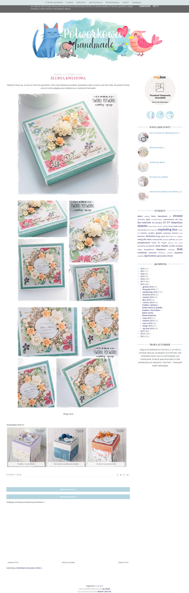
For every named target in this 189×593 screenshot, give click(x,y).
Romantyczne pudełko (158, 177)
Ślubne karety (147, 313)
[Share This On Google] (128, 475)
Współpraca (95, 2)
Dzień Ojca (151, 230)
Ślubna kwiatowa (149, 315)
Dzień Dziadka (163, 226)
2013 (142, 336)
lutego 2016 (148, 326)
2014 (142, 333)
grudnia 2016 (148, 287)
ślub (19, 475)
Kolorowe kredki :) (156, 147)
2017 (142, 281)
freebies (144, 233)
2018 (142, 279)
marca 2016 (148, 323)
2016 (142, 284)
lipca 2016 (147, 300)
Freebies (136, 2)
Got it (156, 6)
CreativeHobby (156, 219)
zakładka (140, 256)
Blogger (106, 589)
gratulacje (167, 233)
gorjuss (159, 233)
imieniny (175, 233)
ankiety (147, 216)
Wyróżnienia (112, 2)
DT (164, 222)
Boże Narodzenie (159, 216)
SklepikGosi (161, 249)
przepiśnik (150, 246)
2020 (142, 274)
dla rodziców (144, 222)
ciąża (148, 219)
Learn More (144, 6)
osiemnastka (157, 239)
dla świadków (157, 223)
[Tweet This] (121, 475)
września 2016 (149, 294)
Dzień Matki (173, 226)
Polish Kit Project (159, 243)
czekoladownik (168, 219)
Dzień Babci (153, 226)
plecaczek (179, 239)
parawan (166, 239)
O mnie (69, 2)
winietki (170, 253)
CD (170, 216)
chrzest (178, 216)
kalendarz (141, 236)
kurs (167, 236)
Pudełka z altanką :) (150, 305)
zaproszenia (150, 255)
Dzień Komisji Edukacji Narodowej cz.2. (165, 191)
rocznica (179, 246)
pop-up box (172, 243)
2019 (142, 276)
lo (175, 236)
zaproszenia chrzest (164, 256)
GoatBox (151, 233)
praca (181, 243)
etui (156, 230)
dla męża (179, 219)
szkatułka (171, 249)
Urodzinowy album (157, 162)
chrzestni (141, 219)
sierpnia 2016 (148, 297)
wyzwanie (178, 252)
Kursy (126, 2)
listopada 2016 (149, 289)
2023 (142, 268)
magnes (180, 236)
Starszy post (123, 562)
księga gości (160, 236)
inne (181, 233)
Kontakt (81, 2)
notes (149, 239)
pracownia (142, 246)
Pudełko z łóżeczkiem (151, 310)
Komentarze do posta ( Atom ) (29, 568)
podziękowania (144, 242)
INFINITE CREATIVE (104, 591)
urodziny (142, 252)
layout (172, 236)
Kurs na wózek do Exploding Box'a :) (164, 133)
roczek (172, 246)
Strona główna (54, 2)
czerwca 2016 (149, 302)
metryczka (142, 239)
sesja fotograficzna (146, 249)
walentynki (152, 253)
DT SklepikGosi (175, 222)
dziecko (143, 226)
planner (172, 239)
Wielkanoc (162, 253)
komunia (150, 236)
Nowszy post (13, 562)
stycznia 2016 (148, 328)
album (140, 216)
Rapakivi (164, 246)
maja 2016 (147, 318)
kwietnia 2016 (149, 320)
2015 (142, 331)
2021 (142, 271)
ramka (157, 246)
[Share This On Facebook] (118, 475)
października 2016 (150, 292)
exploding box (167, 229)
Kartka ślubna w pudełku (152, 307)
